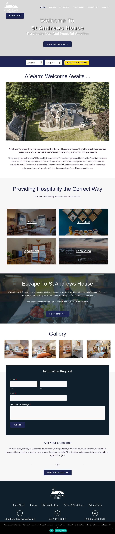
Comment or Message (20, 404)
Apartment (31, 251)
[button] (58, 111)
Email (13, 393)
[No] (112, 528)
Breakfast (83, 222)
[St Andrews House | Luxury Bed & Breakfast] (11, 7)
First (11, 388)
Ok (52, 531)
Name (13, 379)
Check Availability (77, 63)
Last (41, 388)
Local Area (83, 251)
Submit (17, 425)
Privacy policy (61, 531)
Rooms (32, 222)
